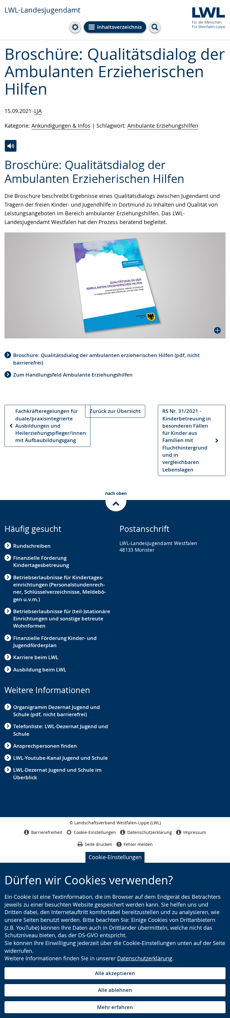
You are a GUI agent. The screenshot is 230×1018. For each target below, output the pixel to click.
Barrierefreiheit (46, 832)
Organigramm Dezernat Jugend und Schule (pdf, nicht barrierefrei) (56, 711)
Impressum (194, 832)
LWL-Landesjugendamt (42, 10)
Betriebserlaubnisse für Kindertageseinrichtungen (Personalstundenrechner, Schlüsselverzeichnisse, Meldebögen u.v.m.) (59, 588)
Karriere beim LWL (35, 657)
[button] (115, 285)
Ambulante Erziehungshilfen (162, 125)
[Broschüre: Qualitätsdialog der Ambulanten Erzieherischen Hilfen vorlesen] (10, 146)
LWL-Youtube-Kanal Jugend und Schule (60, 757)
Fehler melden (138, 844)
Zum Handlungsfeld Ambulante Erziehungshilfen (73, 374)
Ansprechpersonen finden (45, 745)
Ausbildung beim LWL (39, 669)
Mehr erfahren (115, 1007)
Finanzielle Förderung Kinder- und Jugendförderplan (55, 642)
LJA (38, 110)
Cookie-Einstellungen (115, 857)
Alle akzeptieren (115, 973)
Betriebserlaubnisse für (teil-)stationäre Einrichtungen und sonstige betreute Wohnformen (61, 618)
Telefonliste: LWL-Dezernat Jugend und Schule (60, 730)
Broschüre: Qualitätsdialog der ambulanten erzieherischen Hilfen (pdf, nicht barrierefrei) (106, 359)
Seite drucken (98, 844)
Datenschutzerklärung (144, 958)
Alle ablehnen (115, 989)
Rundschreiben (32, 545)
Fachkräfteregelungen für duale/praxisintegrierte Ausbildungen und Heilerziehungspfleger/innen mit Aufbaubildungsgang (47, 426)
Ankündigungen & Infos (60, 125)
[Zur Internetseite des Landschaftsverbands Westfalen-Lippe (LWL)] (206, 17)
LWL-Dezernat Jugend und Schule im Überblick (57, 773)
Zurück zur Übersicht (115, 411)
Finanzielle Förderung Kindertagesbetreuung (41, 561)
